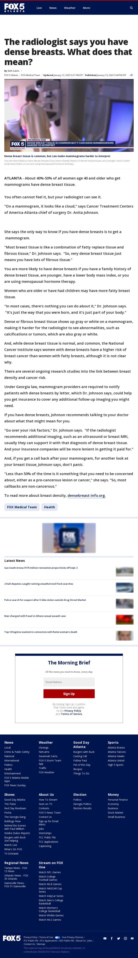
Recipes (77, 769)
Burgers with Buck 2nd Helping (15, 839)
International (11, 760)
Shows (9, 794)
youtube (105, 938)
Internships (45, 833)
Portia (7, 812)
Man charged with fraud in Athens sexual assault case (35, 616)
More (86, 8)
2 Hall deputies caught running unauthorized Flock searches (38, 583)
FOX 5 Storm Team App (50, 762)
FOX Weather (46, 772)
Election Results (82, 808)
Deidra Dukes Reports (17, 833)
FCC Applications (48, 841)
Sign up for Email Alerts (48, 822)
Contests (44, 808)
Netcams (44, 752)
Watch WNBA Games (51, 915)
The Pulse (10, 804)
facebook (112, 938)
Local (7, 747)
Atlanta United (116, 760)
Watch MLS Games (50, 919)
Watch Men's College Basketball (51, 902)
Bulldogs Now (12, 821)
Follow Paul (80, 760)
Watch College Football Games (48, 878)
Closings (44, 747)
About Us (46, 794)
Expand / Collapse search (131, 8)
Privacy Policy (73, 710)
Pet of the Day (81, 764)
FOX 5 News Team (50, 812)
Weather (46, 742)
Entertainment (12, 773)
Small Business (116, 817)
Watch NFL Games (50, 872)
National (9, 756)
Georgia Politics (82, 804)
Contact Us (45, 817)
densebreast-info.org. (87, 495)
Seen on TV (45, 804)
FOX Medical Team (30, 75)
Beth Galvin (13, 70)
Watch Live (10, 845)
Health (49, 507)
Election (79, 794)
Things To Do (81, 773)
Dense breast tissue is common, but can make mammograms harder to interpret (57, 156)
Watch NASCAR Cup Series (50, 890)
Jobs (41, 828)
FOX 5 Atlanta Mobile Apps (16, 779)
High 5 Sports (115, 764)
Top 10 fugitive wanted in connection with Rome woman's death (40, 632)
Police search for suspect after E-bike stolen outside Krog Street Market (45, 600)
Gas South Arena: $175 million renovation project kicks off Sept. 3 (41, 567)
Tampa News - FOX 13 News (15, 869)
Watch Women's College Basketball (49, 909)
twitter (118, 938)
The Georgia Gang (15, 817)
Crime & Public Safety (16, 752)
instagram (125, 938)
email (132, 938)
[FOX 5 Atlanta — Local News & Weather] (16, 7)
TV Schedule (11, 853)
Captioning (45, 846)
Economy (113, 804)
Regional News (16, 863)
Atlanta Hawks (116, 756)
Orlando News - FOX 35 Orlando (16, 877)
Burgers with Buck (84, 752)
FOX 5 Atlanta (11, 75)
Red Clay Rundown (15, 808)
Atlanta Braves (116, 747)
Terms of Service (71, 714)
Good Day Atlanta (81, 744)
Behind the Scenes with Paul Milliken (15, 827)
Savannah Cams (48, 756)
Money (113, 794)
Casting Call (80, 756)
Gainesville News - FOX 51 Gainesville (15, 884)
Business (113, 808)
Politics (8, 764)
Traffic (42, 768)
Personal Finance (118, 799)
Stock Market (115, 812)
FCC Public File (47, 837)
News (8, 742)
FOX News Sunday (15, 785)
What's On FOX (13, 849)
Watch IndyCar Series (51, 896)
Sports (113, 742)
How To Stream (48, 799)
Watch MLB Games (50, 884)
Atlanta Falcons (117, 752)
